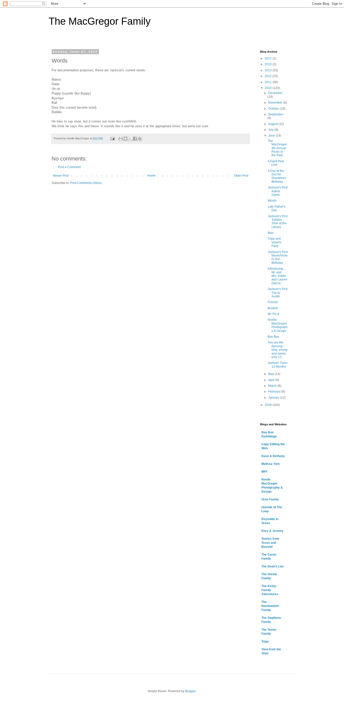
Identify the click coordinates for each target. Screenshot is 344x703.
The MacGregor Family (100, 21)
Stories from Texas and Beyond (270, 543)
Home (151, 175)
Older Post (241, 175)
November (275, 102)
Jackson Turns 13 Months (278, 364)
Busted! (273, 308)
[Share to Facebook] (134, 138)
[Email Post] (112, 138)
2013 (268, 70)
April (271, 380)
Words (272, 200)
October (274, 108)
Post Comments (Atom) (86, 183)
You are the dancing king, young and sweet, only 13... (277, 350)
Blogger (190, 691)
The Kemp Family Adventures (269, 590)
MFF (264, 471)
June (272, 135)
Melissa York (270, 464)
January (274, 397)
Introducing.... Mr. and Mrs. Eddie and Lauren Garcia (277, 276)
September (275, 114)
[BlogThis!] (125, 138)
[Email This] (120, 138)
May (271, 374)
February (274, 391)
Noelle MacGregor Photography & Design (278, 325)
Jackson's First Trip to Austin (278, 292)
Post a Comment (69, 167)
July (271, 130)
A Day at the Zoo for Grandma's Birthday (277, 176)
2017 (268, 58)
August (273, 124)
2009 (268, 405)
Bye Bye (273, 336)
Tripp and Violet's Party (274, 242)
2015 (268, 64)
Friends (273, 302)
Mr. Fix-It (273, 314)
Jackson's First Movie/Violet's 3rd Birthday (278, 257)
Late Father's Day (276, 208)
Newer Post (61, 175)
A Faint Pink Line (276, 163)
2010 (268, 88)
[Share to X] (130, 138)
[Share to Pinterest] (139, 138)
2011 (268, 82)
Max (270, 233)
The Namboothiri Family (270, 606)
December (275, 93)
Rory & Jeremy (272, 531)
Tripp (264, 641)
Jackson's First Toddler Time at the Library (278, 221)
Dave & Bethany (273, 456)
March (273, 386)
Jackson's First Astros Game (278, 191)
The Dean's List (272, 566)
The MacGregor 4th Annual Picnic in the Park (277, 148)
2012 (268, 76)
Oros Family (270, 499)
